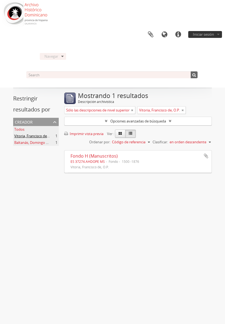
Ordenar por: (99, 141)
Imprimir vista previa (86, 133)
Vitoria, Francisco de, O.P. (34, 135)
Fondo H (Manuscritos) (94, 156)
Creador (24, 121)
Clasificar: (160, 141)
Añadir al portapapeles (206, 156)
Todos (19, 129)
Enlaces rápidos (178, 34)
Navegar (51, 56)
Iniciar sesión (203, 34)
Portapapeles (151, 34)
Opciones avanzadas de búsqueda (138, 121)
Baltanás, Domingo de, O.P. (36, 142)
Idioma (164, 34)
